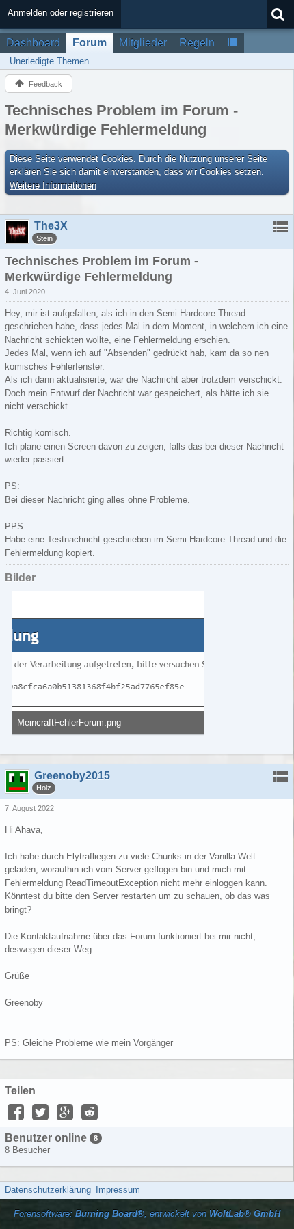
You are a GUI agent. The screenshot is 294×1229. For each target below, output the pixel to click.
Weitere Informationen (53, 185)
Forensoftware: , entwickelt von (147, 1214)
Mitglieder (143, 43)
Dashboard (33, 43)
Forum (89, 43)
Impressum (118, 1190)
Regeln (197, 43)
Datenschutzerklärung (48, 1190)
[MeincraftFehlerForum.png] (108, 662)
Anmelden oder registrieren (60, 13)
